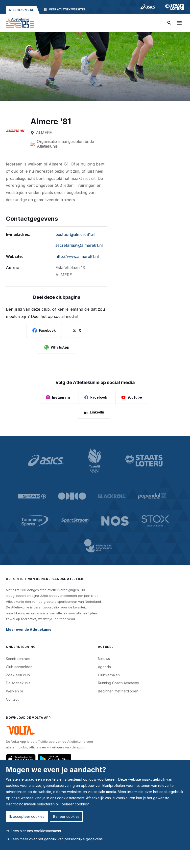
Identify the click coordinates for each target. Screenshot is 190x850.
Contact (12, 699)
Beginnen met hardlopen (118, 691)
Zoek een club (18, 675)
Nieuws (104, 659)
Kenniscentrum (18, 659)
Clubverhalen (109, 675)
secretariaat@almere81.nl (79, 245)
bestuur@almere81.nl (75, 234)
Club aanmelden (19, 667)
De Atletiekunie (18, 683)
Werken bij (15, 691)
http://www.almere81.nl (77, 256)
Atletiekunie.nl (21, 9)
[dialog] (95, 805)
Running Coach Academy (118, 683)
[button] (179, 23)
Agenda (104, 667)
